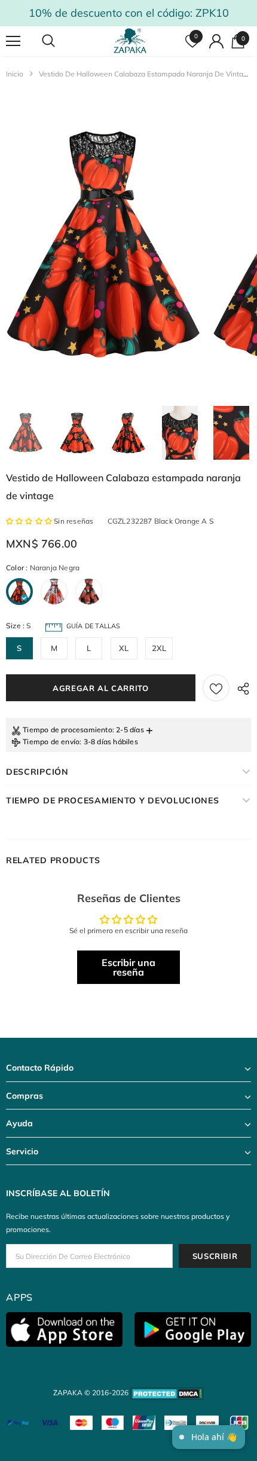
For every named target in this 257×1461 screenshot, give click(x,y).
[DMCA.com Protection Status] (167, 1392)
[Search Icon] (60, 41)
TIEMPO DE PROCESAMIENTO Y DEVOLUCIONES (112, 800)
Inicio (14, 73)
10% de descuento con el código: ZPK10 (129, 13)
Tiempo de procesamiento (67, 729)
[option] (103, 245)
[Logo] (130, 40)
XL (123, 648)
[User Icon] (216, 41)
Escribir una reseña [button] (128, 967)
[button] (30, 520)
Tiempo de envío (51, 741)
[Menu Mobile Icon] (13, 41)
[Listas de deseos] (216, 687)
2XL (159, 648)
